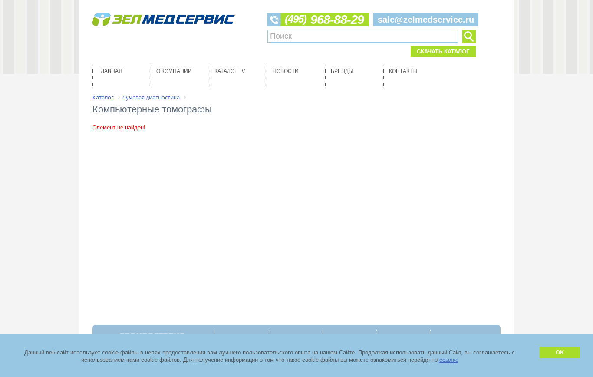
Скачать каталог (443, 51)
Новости (286, 71)
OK (560, 352)
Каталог (230, 71)
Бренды (342, 71)
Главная (110, 71)
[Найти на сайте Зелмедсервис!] (468, 36)
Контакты (403, 71)
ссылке (448, 360)
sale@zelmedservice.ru (426, 19)
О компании (174, 71)
